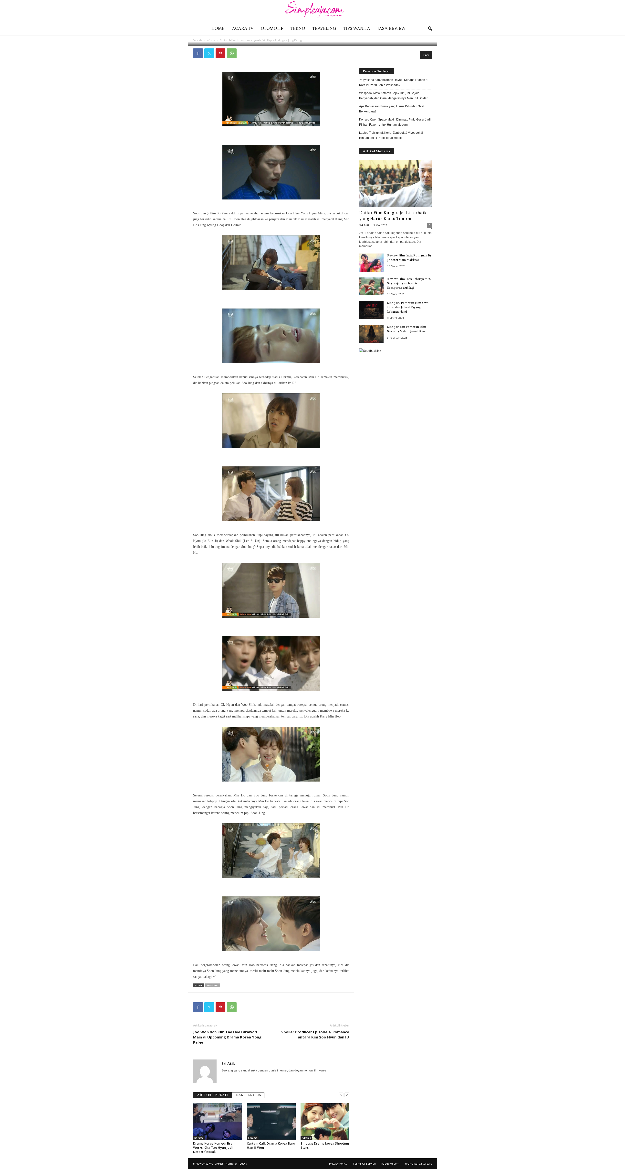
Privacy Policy (338, 1163)
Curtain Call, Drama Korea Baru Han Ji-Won (271, 1145)
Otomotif (272, 29)
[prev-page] (341, 1094)
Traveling (324, 29)
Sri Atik (208, 40)
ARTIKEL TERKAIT (212, 1095)
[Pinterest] (220, 53)
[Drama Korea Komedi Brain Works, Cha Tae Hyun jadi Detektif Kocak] (217, 1121)
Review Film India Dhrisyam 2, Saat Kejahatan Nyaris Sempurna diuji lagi (409, 283)
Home (218, 29)
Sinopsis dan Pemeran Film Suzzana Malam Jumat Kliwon (408, 329)
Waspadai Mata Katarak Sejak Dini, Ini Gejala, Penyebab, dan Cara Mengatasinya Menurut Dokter (393, 95)
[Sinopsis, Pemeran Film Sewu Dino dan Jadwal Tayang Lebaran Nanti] (371, 310)
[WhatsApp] (232, 53)
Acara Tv (242, 29)
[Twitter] (209, 53)
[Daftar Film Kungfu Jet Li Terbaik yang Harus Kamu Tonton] (395, 183)
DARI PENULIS (248, 1095)
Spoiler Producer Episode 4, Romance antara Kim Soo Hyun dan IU (315, 1034)
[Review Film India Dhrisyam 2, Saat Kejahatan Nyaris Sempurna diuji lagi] (371, 286)
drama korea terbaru (419, 1163)
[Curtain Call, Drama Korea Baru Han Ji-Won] (271, 1121)
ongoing (213, 985)
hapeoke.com (390, 1163)
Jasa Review (391, 29)
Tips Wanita (357, 29)
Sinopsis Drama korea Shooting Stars (325, 1145)
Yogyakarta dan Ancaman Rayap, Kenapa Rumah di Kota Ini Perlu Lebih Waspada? (393, 82)
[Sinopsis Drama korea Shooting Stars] (325, 1121)
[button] (430, 28)
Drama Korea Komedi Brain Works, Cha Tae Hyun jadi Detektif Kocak (214, 1147)
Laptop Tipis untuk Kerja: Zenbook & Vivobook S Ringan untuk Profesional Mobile (391, 135)
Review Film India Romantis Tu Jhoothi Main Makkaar (409, 258)
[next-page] (346, 1094)
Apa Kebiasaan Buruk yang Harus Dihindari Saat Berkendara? (391, 109)
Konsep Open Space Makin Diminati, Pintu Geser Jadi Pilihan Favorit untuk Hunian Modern (395, 122)
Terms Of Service (364, 1163)
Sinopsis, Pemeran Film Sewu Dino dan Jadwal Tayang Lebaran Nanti (408, 307)
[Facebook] (198, 53)
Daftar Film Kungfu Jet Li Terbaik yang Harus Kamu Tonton (393, 216)
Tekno (298, 29)
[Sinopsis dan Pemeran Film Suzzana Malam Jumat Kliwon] (371, 334)
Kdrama (199, 1138)
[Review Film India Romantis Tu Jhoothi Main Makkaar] (371, 263)
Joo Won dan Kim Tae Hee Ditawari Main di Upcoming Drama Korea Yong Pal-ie (227, 1037)
